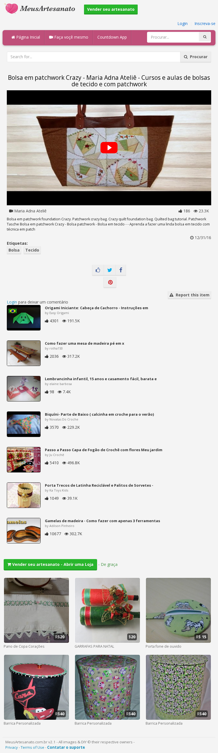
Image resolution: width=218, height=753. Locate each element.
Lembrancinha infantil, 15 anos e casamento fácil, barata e (101, 378)
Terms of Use (32, 747)
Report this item (191, 295)
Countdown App (112, 37)
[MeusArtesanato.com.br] (41, 8)
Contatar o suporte (66, 747)
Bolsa (14, 250)
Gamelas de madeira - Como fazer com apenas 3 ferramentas (102, 520)
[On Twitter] (110, 270)
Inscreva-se (204, 23)
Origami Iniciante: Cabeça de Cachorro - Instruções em (96, 307)
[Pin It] (109, 282)
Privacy (11, 747)
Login (182, 23)
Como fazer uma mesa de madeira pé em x (84, 343)
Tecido (32, 250)
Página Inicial (27, 37)
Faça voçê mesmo (70, 37)
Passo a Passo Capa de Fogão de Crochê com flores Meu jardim (103, 449)
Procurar (197, 56)
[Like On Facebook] (98, 270)
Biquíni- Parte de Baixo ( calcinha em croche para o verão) (99, 414)
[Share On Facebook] (121, 270)
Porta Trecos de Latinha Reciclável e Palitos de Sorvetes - (99, 485)
